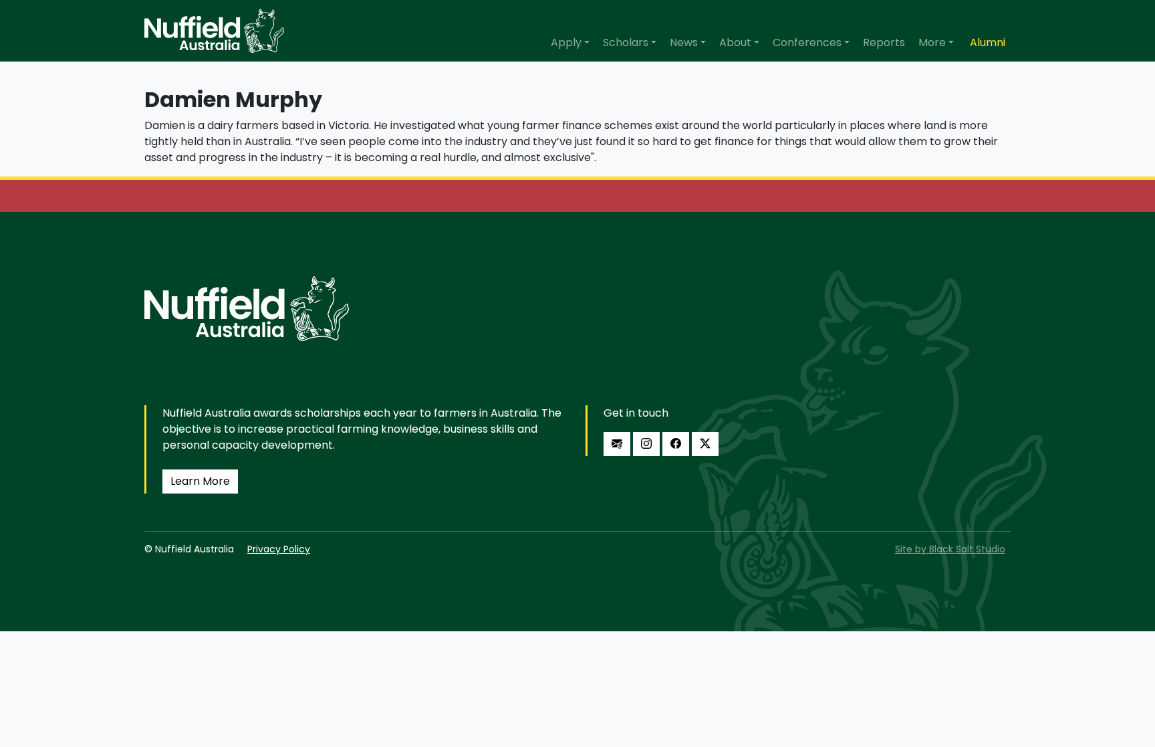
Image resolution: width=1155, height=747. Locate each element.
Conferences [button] (807, 42)
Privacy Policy (278, 549)
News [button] (684, 42)
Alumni (987, 42)
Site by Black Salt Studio (950, 549)
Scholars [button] (625, 42)
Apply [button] (566, 42)
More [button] (932, 42)
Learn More (200, 481)
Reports (884, 42)
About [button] (735, 42)
